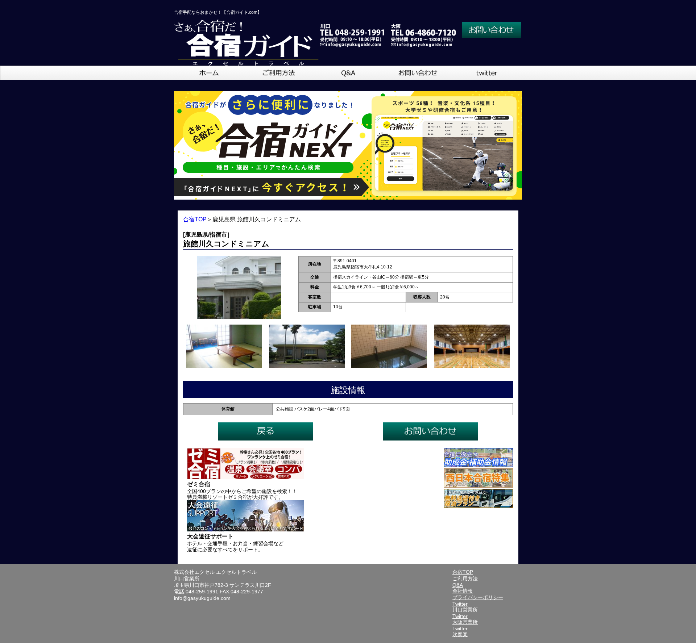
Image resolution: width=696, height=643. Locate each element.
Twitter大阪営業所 (465, 619)
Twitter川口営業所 (465, 607)
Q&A (457, 585)
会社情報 (462, 591)
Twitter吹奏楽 (460, 631)
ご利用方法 (465, 578)
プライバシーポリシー (477, 597)
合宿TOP (195, 219)
